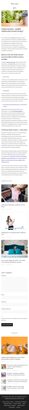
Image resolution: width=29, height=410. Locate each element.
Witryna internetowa (6, 308)
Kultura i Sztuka (17, 403)
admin (3, 34)
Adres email (4, 301)
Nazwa (3, 294)
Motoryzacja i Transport (10, 405)
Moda (24, 403)
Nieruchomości (21, 405)
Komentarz (4, 275)
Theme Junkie (20, 398)
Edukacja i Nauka (8, 403)
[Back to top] (27, 408)
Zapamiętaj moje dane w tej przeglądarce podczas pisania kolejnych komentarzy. (14, 319)
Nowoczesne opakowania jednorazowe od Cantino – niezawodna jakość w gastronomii (17, 366)
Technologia (12, 407)
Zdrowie (18, 407)
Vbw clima (14, 3)
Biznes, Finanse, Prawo (8, 401)
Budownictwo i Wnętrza (17, 34)
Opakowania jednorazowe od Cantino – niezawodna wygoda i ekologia (13, 358)
